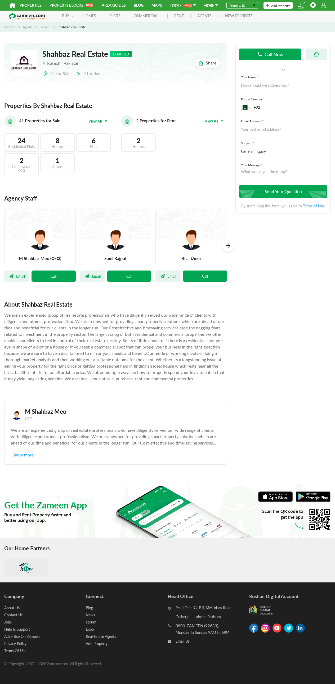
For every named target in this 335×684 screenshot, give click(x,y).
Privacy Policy (15, 643)
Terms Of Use (15, 650)
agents (204, 16)
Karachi (45, 27)
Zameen (9, 27)
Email (20, 276)
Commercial (146, 15)
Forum (91, 622)
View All (95, 121)
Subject (247, 143)
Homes (89, 15)
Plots (114, 15)
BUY (65, 15)
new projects (239, 16)
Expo (90, 629)
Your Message (251, 165)
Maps (156, 5)
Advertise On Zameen (22, 636)
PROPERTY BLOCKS (66, 5)
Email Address (252, 121)
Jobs (8, 622)
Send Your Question (283, 191)
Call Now (274, 54)
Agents (27, 27)
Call (53, 276)
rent (179, 16)
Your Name (250, 77)
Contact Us (13, 614)
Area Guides (114, 5)
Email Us (183, 641)
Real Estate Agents (101, 636)
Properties (31, 5)
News (90, 614)
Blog (139, 5)
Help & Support (17, 629)
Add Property (280, 5)
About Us (12, 607)
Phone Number (253, 99)
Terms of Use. (314, 205)
